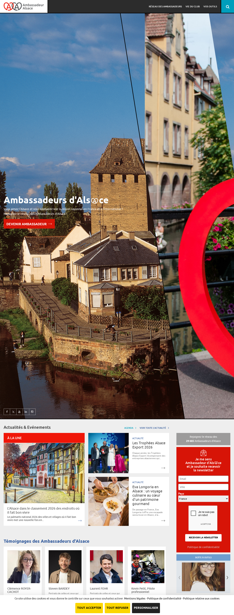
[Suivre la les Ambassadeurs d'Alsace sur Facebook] (7, 412)
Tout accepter (89, 608)
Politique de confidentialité (203, 547)
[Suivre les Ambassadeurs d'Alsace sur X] (13, 412)
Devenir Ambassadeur (26, 224)
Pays (182, 493)
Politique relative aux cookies (201, 598)
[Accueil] (24, 6)
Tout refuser (117, 608)
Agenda (129, 428)
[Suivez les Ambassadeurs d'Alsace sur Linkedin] (26, 412)
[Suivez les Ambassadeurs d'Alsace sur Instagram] (32, 412)
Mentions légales (134, 598)
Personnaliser (146, 608)
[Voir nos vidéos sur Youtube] (19, 412)
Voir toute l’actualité (153, 428)
